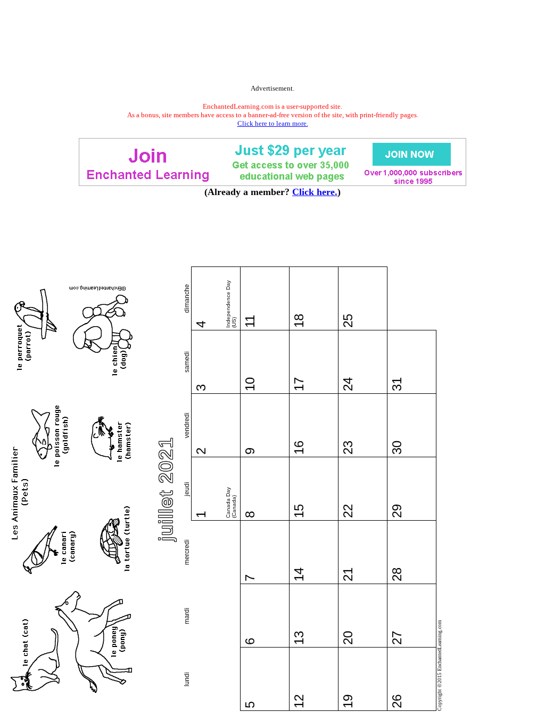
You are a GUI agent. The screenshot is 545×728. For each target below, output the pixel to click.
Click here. (314, 192)
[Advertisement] (272, 44)
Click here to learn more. (272, 123)
